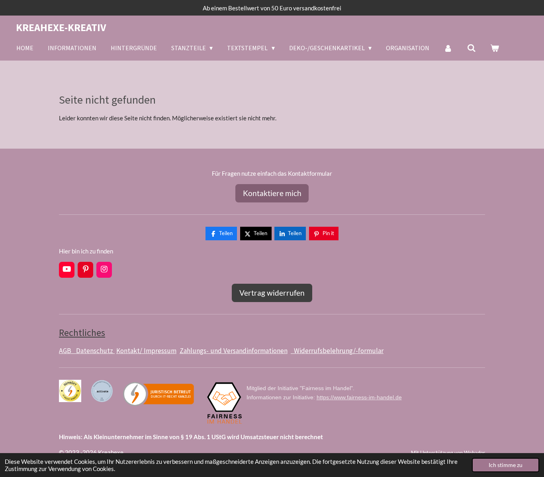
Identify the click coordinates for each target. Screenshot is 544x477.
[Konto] (448, 47)
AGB (67, 350)
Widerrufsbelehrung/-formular (337, 350)
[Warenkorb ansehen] (494, 47)
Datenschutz (95, 350)
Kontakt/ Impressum (146, 350)
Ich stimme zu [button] (505, 465)
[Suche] (471, 47)
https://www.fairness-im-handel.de (359, 397)
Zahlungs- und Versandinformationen (234, 350)
